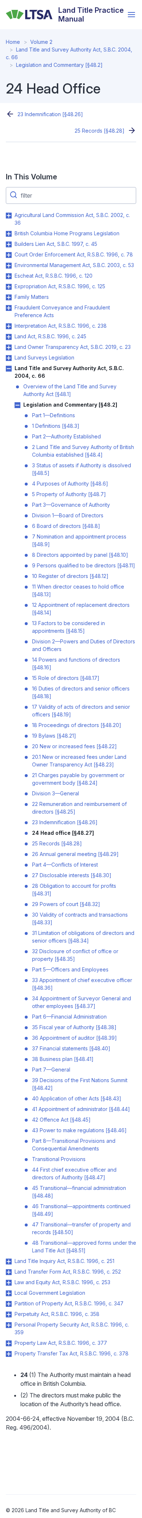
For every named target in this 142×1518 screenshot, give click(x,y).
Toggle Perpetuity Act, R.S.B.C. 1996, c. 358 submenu (9, 1314)
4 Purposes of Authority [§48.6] (70, 483)
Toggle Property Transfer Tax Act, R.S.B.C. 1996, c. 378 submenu (9, 1354)
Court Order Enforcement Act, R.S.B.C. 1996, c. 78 (74, 254)
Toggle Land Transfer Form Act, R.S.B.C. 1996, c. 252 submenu (9, 1272)
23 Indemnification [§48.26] (50, 114)
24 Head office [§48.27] (63, 833)
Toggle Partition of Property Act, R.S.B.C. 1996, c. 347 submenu (9, 1304)
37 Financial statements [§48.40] (71, 1048)
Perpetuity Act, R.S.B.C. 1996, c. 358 (57, 1314)
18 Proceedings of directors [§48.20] (76, 725)
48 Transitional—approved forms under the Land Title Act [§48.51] (84, 1246)
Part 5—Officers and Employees (70, 969)
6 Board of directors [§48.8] (66, 526)
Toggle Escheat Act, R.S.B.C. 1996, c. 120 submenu (9, 276)
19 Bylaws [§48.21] (54, 736)
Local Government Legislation (50, 1293)
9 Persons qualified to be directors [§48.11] (83, 565)
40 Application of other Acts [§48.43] (76, 1098)
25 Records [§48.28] (100, 131)
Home (13, 42)
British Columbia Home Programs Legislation (67, 233)
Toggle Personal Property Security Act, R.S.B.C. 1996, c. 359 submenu (9, 1325)
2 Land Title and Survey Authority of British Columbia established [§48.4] (83, 451)
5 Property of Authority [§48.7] (69, 494)
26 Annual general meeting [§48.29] (75, 854)
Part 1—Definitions (53, 415)
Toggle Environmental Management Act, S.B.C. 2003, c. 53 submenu (9, 266)
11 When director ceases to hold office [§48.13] (78, 590)
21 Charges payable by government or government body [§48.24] (78, 779)
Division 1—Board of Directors (67, 515)
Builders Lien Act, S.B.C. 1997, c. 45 (56, 244)
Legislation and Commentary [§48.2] (59, 65)
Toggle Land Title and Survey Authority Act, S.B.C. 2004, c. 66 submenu (9, 369)
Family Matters (32, 297)
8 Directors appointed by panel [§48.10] (80, 555)
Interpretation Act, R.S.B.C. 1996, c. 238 (61, 326)
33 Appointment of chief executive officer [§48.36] (82, 984)
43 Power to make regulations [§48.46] (79, 1130)
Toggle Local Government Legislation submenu (9, 1293)
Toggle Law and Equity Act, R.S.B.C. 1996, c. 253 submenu (9, 1283)
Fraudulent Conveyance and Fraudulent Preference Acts (62, 311)
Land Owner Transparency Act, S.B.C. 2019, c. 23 (73, 347)
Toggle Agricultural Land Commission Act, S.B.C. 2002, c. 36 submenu (9, 215)
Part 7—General (51, 1069)
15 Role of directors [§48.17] (65, 678)
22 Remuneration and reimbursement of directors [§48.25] (79, 808)
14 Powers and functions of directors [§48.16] (76, 663)
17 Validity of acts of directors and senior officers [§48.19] (81, 711)
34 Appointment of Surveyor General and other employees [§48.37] (81, 1002)
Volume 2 (41, 42)
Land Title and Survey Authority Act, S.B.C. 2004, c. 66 (69, 372)
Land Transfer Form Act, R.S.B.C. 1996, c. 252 (68, 1271)
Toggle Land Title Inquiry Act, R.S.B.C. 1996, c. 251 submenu (9, 1261)
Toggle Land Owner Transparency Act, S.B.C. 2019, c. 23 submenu (9, 347)
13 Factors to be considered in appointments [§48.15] (68, 627)
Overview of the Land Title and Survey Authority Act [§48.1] (70, 390)
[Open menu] (131, 14)
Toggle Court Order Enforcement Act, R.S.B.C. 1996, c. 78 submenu (9, 255)
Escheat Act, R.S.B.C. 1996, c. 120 (53, 276)
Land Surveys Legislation (44, 357)
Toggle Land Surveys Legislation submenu (9, 358)
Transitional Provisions (59, 1159)
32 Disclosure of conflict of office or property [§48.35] (75, 955)
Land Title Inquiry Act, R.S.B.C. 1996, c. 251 (64, 1261)
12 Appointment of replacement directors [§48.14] (81, 609)
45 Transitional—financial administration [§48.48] (79, 1192)
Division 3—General (55, 793)
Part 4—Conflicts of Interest (65, 864)
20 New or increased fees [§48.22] (74, 746)
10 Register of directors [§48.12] (70, 576)
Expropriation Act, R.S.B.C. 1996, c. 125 (60, 286)
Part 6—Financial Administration (69, 1016)
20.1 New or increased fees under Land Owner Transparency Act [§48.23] (79, 761)
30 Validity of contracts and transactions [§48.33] (80, 918)
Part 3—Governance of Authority (71, 505)
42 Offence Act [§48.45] (61, 1119)
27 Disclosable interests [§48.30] (71, 875)
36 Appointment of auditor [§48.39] (74, 1038)
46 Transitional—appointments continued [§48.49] (81, 1210)
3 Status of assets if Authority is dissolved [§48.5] (81, 469)
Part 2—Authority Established (66, 436)
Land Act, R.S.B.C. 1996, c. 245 (50, 336)
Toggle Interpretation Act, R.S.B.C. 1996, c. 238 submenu (9, 326)
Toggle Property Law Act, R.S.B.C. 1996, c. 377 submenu (9, 1343)
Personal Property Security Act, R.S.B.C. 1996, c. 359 (72, 1328)
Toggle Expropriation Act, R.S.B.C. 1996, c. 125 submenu (9, 287)
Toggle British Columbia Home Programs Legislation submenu (9, 234)
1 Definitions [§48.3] (55, 426)
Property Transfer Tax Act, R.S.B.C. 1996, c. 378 (72, 1353)
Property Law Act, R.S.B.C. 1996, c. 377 (61, 1343)
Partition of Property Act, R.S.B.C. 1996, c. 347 (69, 1303)
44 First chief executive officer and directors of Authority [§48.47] (74, 1173)
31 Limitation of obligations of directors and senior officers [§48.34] (83, 937)
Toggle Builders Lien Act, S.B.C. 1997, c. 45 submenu (9, 244)
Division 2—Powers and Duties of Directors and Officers (83, 645)
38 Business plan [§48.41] (63, 1059)
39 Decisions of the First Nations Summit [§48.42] (79, 1084)
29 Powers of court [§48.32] (66, 904)
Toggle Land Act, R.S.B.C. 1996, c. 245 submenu (9, 337)
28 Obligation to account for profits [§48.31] (74, 890)
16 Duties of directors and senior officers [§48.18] (81, 692)
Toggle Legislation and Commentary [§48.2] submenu (17, 405)
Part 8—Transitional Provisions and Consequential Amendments (73, 1145)
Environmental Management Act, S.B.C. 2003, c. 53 (74, 265)
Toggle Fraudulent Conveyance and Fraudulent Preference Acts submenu (9, 308)
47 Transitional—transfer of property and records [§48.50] (81, 1228)
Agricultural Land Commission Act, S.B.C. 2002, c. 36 (72, 219)
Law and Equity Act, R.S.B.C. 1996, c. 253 (62, 1282)
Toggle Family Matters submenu (9, 297)
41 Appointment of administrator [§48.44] (81, 1109)
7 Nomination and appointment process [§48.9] (79, 540)
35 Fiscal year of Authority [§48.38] (74, 1027)
